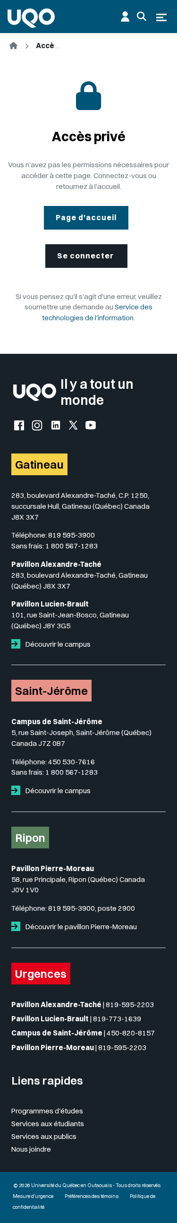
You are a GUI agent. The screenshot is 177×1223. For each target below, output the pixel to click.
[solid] (17, 644)
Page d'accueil (86, 217)
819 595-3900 (71, 534)
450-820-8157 (131, 1032)
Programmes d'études (47, 1110)
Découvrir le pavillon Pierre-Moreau (80, 926)
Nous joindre (31, 1149)
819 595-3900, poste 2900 (91, 908)
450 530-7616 (71, 761)
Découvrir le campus (57, 644)
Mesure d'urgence (33, 1196)
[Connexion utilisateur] (125, 16)
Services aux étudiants (47, 1123)
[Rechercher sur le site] (141, 16)
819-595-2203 (130, 1004)
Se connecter (86, 255)
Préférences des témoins (91, 1196)
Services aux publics (43, 1136)
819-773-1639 (117, 1018)
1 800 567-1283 (71, 545)
